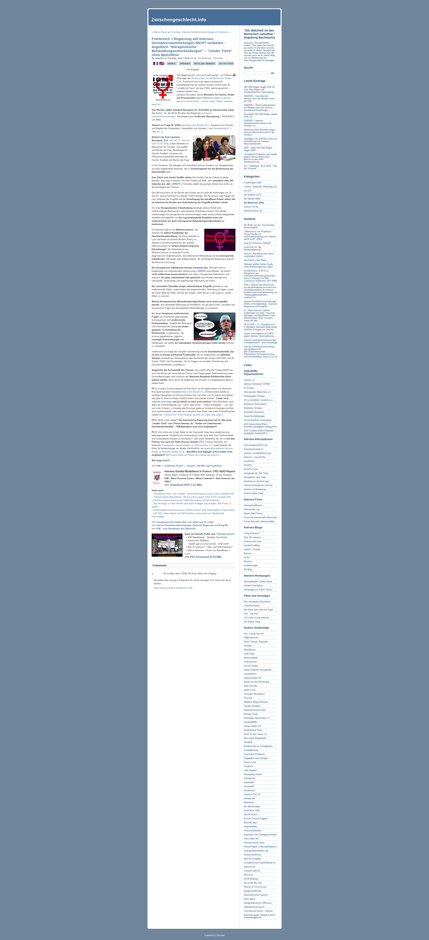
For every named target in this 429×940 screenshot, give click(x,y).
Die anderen (249, 194)
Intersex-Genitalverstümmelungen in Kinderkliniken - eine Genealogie (260, 341)
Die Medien (249, 198)
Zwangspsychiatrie (253, 774)
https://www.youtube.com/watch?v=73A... (174, 588)
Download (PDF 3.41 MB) (186, 484)
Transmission (250, 661)
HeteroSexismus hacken (256, 895)
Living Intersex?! (252, 533)
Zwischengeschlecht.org (255, 445)
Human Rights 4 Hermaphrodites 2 (260, 846)
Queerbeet (249, 782)
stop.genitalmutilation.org (256, 850)
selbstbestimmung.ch (254, 907)
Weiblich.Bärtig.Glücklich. (256, 702)
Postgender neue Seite (255, 477)
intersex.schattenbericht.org (257, 453)
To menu (412, 2)
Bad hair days (250, 822)
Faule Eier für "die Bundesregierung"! (253, 248)
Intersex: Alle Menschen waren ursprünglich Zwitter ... (259, 254)
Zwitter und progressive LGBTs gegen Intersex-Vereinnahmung (259, 334)
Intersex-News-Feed (253, 493)
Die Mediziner (204, 58)
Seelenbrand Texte (253, 730)
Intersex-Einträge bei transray (258, 485)
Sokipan (248, 645)
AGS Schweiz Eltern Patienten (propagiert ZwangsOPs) (259, 431)
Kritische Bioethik (252, 830)
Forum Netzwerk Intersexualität (259, 521)
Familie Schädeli (252, 706)
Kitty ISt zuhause (252, 537)
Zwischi (247, 553)
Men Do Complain (252, 858)
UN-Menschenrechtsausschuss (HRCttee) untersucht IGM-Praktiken (186, 500)
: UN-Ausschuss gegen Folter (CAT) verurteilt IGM (191, 497)
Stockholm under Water (255, 260)
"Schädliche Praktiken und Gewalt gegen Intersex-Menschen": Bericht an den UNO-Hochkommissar (260, 158)
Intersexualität (251, 657)
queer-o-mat (249, 690)
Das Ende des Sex (253, 883)
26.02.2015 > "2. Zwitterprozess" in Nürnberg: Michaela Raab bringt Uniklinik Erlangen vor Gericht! (260, 327)
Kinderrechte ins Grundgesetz (258, 746)
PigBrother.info (251, 637)
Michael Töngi (250, 714)
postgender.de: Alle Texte (256, 473)
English (195, 69)
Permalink (218, 58)
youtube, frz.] (206, 445)
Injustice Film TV (252, 794)
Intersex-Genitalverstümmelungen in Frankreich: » (206, 32)
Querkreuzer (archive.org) (256, 481)
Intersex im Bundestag (255, 489)
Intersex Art (249, 206)
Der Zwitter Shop (252, 621)
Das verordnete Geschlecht (257, 601)
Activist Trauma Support (255, 818)
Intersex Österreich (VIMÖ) (257, 384)
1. (153, 573)
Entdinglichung (251, 750)
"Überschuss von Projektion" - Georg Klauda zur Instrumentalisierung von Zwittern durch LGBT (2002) (260, 235)
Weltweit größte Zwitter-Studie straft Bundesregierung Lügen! (258, 265)
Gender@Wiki (250, 722)
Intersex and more (252, 541)
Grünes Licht (250, 762)
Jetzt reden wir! (251, 838)
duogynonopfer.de (252, 891)
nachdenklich (250, 674)
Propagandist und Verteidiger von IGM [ (181, 445)
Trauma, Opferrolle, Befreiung (258, 186)
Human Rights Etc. (253, 726)
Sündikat (248, 742)
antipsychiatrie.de (252, 678)
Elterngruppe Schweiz (254, 396)
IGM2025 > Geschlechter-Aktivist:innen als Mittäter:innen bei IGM (259, 98)
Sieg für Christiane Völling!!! (257, 243)
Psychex (248, 698)
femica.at (248, 875)
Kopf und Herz (251, 686)
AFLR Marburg (251, 879)
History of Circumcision (255, 887)
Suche (248, 67)
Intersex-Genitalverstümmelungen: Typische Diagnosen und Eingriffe (192, 525)
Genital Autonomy (252, 854)
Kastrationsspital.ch (253, 449)
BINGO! (176, 184)
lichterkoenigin (251, 565)
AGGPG (248, 465)
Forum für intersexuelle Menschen (260, 517)
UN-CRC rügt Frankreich (189, 466)
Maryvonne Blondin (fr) (192, 392)
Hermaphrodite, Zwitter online (258, 581)
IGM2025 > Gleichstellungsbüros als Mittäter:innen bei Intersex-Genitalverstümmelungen (260, 107)
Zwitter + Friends (252, 549)
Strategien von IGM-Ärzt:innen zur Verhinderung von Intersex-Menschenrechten (260, 141)
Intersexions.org (251, 509)
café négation (250, 770)
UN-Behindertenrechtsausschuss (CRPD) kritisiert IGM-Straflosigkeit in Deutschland (194, 510)
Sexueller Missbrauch (254, 694)
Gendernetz (249, 790)
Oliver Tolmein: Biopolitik (256, 641)
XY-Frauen (249, 388)
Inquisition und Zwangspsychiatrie (260, 834)
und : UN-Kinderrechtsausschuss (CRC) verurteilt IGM (193, 494)
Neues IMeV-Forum (253, 513)
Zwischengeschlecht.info (178, 19)
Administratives (251, 211)
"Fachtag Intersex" (225, 534)
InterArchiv (249, 461)
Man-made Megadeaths (255, 738)
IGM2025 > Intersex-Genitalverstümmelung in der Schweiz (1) (258, 123)
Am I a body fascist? (254, 633)
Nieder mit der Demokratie (256, 682)
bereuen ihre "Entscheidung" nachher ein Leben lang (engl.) (193, 414)
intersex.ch (249, 380)
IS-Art (247, 557)
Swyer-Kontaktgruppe (254, 416)
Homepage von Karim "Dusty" (258, 589)
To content (401, 2)
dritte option (249, 899)
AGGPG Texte (251, 469)
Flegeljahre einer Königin (256, 758)
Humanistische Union (254, 842)
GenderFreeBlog (252, 545)
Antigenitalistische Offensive (258, 903)
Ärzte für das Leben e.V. (255, 734)
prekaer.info (249, 798)
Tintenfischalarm (252, 605)
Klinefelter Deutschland (255, 404)
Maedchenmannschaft (254, 710)
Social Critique (251, 666)
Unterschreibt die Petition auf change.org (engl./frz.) (195, 455)
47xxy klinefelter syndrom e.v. (258, 400)
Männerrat (249, 802)
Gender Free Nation (253, 585)
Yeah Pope (249, 653)
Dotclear (221, 935)
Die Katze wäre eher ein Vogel (258, 609)
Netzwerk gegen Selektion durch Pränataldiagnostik (259, 916)
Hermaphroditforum (253, 505)
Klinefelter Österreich (254, 412)
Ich (245, 190)
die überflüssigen (252, 806)
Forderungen (250, 182)
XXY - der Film (251, 613)
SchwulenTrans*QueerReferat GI (259, 862)
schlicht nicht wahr (161, 401)
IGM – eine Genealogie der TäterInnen (176, 528)
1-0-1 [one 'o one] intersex (256, 617)
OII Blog (248, 569)
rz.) (207, 125)
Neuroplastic (250, 649)
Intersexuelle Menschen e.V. (257, 392)
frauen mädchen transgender (257, 670)
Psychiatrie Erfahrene (254, 754)
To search (423, 2)
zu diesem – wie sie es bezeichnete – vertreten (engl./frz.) (192, 101)
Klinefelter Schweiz (253, 408)
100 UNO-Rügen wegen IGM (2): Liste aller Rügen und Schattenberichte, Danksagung (259, 89)
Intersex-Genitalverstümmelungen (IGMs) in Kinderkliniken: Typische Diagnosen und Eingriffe (260, 304)
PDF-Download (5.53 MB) (206, 556)
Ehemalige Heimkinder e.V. (257, 718)
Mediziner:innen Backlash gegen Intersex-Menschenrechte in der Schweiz (259, 132)
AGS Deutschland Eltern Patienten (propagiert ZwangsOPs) (260, 425)
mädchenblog (250, 826)
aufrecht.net (249, 866)
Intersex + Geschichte (254, 457)
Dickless (248, 561)
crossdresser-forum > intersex (258, 911)
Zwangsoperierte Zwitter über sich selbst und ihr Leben (185, 522)
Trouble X (248, 766)
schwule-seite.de (252, 870)
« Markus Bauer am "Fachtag (166, 32)
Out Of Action (250, 814)
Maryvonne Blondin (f (196, 125)
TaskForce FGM (252, 810)
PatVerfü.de (249, 778)
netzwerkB (249, 786)
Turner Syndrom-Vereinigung (257, 420)
